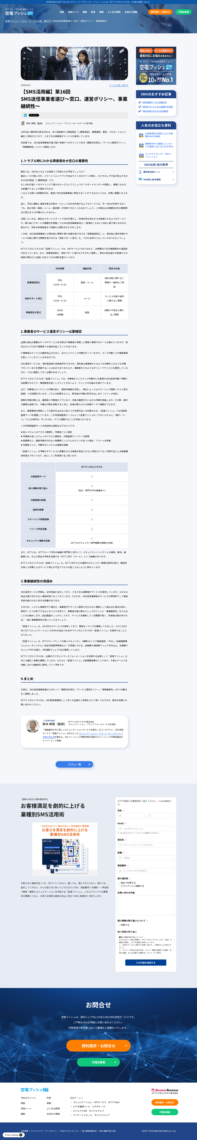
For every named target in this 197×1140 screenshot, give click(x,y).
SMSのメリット (28, 1097)
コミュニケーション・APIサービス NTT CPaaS (96, 1102)
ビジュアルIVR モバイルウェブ (88, 1110)
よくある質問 (114, 12)
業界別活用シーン (151, 171)
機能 (85, 12)
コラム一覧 (74, 764)
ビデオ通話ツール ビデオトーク (89, 1106)
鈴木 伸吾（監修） (35, 123)
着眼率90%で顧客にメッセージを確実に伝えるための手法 (159, 145)
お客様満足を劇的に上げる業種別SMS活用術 (159, 135)
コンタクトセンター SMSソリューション (158, 155)
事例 (101, 12)
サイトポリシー (51, 1131)
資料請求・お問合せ (160, 11)
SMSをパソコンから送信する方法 (157, 106)
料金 (93, 12)
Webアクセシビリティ (70, 1131)
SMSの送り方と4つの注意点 (155, 111)
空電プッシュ (11, 20)
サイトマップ (36, 1131)
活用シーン (73, 12)
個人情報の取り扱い (108, 1131)
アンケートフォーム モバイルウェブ (91, 1115)
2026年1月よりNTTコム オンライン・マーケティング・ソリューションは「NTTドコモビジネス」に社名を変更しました (98, 2)
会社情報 (24, 1131)
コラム (23, 20)
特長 (62, 12)
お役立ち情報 (130, 12)
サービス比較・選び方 (39, 20)
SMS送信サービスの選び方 (154, 102)
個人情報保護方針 (89, 1131)
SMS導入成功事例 (152, 179)
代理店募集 (183, 11)
